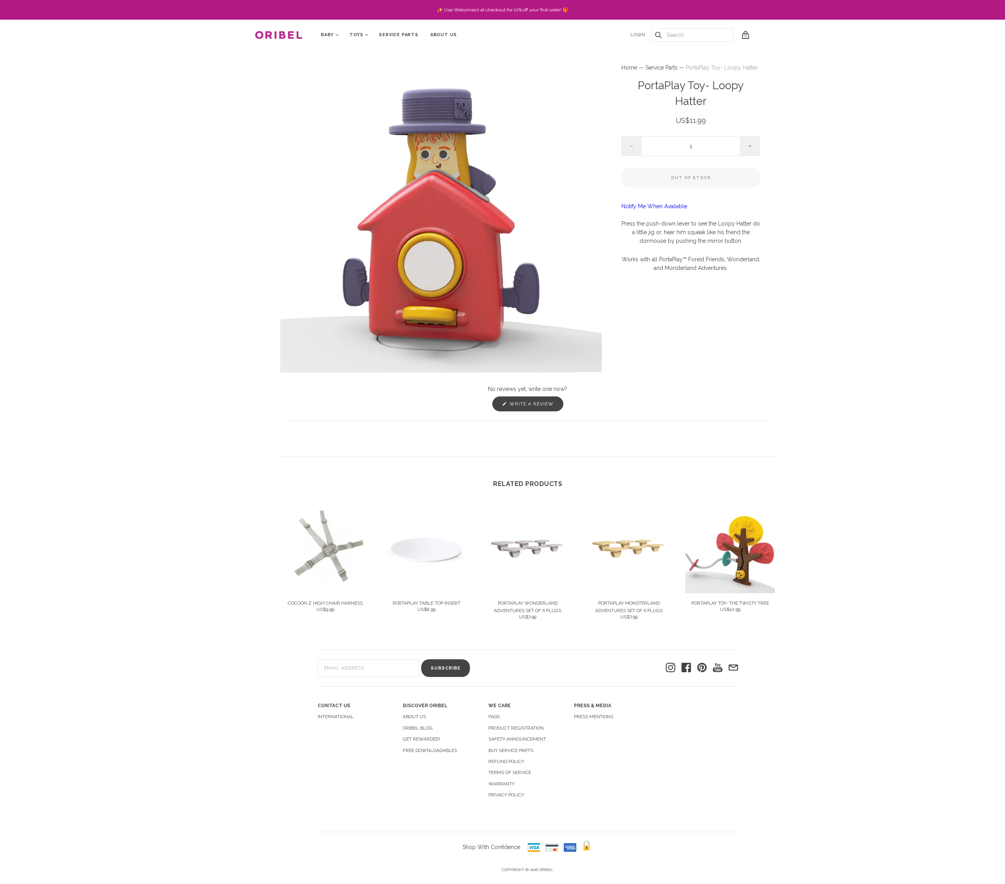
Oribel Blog (418, 728)
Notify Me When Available (654, 206)
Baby (327, 34)
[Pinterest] (702, 668)
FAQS (494, 716)
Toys (356, 34)
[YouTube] (717, 668)
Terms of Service (509, 772)
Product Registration (516, 728)
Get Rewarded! (421, 739)
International (336, 716)
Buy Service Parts (510, 750)
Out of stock (691, 177)
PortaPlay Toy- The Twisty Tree (730, 603)
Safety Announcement (517, 739)
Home (629, 67)
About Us (443, 34)
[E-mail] (733, 668)
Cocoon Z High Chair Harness (325, 603)
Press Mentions (593, 716)
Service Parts (398, 34)
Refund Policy (506, 761)
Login (637, 34)
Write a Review (535, 406)
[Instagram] (670, 668)
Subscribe (445, 668)
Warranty (501, 784)
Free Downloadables (430, 750)
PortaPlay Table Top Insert (426, 603)
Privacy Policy (506, 795)
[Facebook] (686, 668)
